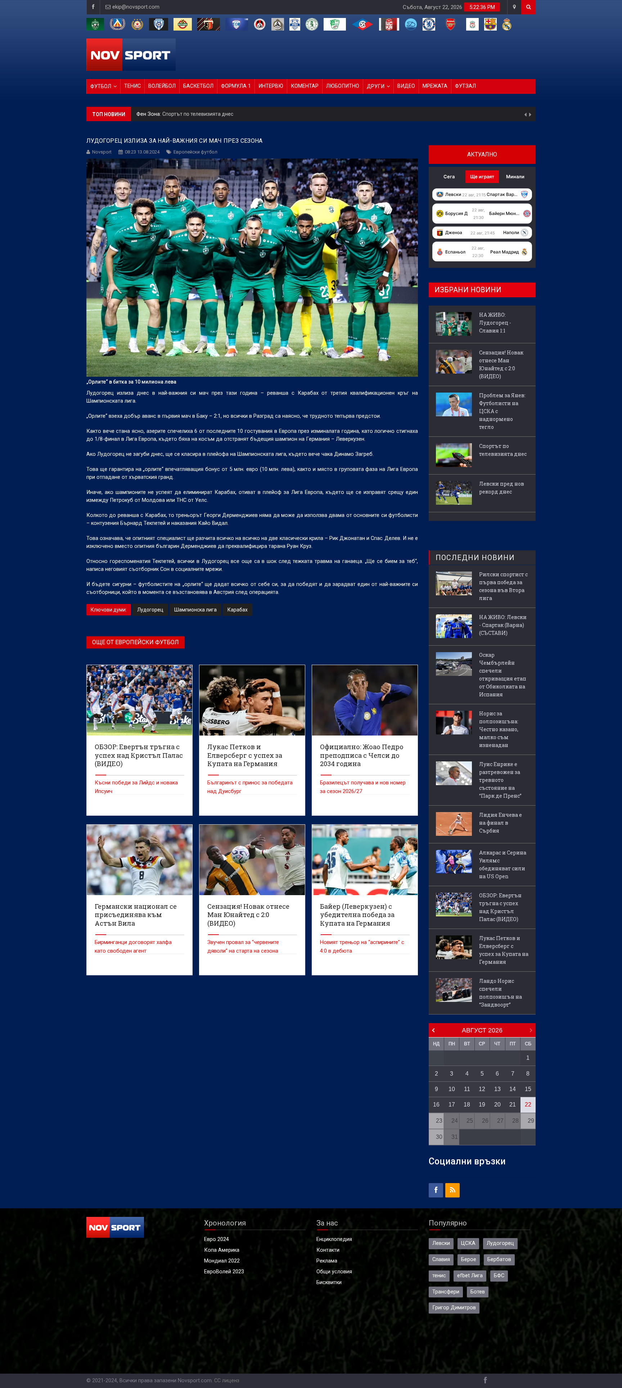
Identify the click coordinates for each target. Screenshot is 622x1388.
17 (452, 1104)
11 (467, 1089)
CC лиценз (226, 1381)
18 (467, 1104)
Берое (468, 1259)
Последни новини (475, 557)
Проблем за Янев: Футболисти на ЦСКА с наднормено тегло (502, 411)
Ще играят (482, 176)
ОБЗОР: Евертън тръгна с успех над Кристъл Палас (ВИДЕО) (500, 907)
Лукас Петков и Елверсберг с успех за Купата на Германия (503, 950)
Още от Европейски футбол (135, 642)
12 (482, 1089)
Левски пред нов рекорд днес (200, 114)
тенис (439, 1276)
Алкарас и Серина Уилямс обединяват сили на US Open (502, 864)
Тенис (132, 86)
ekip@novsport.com (135, 7)
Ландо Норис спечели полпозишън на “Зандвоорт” (500, 992)
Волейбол (162, 86)
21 (512, 1104)
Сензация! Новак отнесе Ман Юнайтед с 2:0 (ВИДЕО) (501, 364)
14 (512, 1089)
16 (436, 1104)
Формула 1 (236, 86)
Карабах (237, 610)
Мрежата (435, 86)
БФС (499, 1276)
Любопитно (342, 86)
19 (482, 1104)
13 (497, 1089)
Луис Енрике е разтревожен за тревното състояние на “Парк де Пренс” (500, 780)
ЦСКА (468, 1243)
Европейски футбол (195, 152)
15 (528, 1089)
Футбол (100, 86)
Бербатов (499, 1259)
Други (375, 86)
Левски (441, 1243)
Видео (406, 86)
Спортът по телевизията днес (503, 450)
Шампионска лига (195, 610)
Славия (441, 1259)
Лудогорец (150, 610)
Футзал (465, 86)
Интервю (270, 86)
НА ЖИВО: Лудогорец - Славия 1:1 (495, 322)
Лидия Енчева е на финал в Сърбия (500, 822)
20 (497, 1104)
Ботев (477, 1292)
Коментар (305, 86)
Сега (449, 176)
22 (528, 1104)
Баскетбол (198, 86)
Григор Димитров (454, 1308)
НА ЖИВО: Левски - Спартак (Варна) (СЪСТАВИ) (503, 625)
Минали (515, 176)
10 (452, 1089)
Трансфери (445, 1292)
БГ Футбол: (150, 114)
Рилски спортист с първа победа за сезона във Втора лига (503, 586)
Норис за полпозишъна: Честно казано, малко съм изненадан (498, 729)
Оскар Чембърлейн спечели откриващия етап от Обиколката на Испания (502, 674)
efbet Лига (470, 1276)
